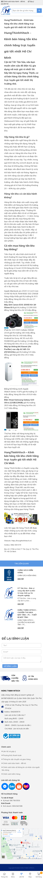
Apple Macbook (11, 291)
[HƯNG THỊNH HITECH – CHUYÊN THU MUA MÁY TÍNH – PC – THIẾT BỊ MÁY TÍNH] (9, 615)
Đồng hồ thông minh (13, 389)
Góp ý (31, 1)
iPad (6, 330)
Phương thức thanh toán (12, 755)
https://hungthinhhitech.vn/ (21, 541)
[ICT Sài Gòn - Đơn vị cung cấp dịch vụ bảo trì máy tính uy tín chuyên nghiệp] (9, 593)
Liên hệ (5, 4)
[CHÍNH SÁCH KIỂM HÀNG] (9, 575)
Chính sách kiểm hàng (11, 774)
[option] (11, 678)
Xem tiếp (21, 579)
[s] (39, 10)
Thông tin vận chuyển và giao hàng (16, 759)
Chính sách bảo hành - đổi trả (14, 1)
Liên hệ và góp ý (9, 751)
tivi (13, 338)
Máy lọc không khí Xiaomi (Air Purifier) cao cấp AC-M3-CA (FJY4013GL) (17, 349)
